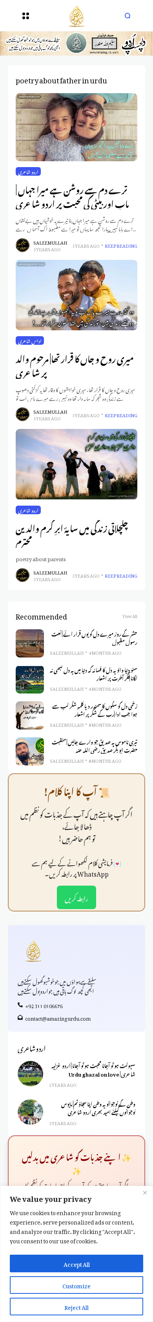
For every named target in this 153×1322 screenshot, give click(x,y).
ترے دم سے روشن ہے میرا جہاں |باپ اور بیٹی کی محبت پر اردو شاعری (72, 195)
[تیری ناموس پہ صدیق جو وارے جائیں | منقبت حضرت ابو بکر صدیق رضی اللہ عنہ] (30, 751)
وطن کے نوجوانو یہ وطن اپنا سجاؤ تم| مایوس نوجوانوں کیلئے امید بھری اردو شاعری (98, 1107)
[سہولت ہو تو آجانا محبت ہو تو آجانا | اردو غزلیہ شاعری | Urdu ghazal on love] (30, 1073)
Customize (76, 1284)
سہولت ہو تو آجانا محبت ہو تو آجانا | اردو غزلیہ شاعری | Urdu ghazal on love (93, 1069)
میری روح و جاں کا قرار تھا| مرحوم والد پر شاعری (75, 364)
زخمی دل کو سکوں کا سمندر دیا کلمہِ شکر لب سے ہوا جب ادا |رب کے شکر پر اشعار (94, 709)
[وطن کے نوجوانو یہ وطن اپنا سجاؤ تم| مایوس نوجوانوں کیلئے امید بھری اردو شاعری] (30, 1112)
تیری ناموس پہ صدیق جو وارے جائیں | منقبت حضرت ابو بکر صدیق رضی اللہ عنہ (94, 745)
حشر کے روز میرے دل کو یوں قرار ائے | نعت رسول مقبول (94, 637)
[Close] (144, 1192)
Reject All (76, 1306)
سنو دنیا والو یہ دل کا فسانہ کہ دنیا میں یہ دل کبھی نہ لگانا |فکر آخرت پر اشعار (93, 673)
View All (129, 615)
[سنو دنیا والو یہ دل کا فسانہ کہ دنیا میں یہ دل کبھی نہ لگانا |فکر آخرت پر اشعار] (30, 679)
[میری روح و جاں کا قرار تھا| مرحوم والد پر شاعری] (76, 295)
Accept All (77, 1263)
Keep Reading (121, 245)
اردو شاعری (28, 171)
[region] (76, 1254)
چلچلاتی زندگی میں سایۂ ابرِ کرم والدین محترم (72, 534)
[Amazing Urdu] (76, 15)
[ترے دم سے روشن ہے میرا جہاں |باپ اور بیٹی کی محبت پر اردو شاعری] (76, 127)
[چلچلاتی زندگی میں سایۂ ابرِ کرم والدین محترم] (76, 464)
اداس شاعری (30, 340)
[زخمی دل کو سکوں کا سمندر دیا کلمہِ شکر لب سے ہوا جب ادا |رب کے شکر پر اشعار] (30, 715)
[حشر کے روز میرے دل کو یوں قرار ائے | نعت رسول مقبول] (30, 643)
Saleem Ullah (50, 242)
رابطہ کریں (76, 897)
